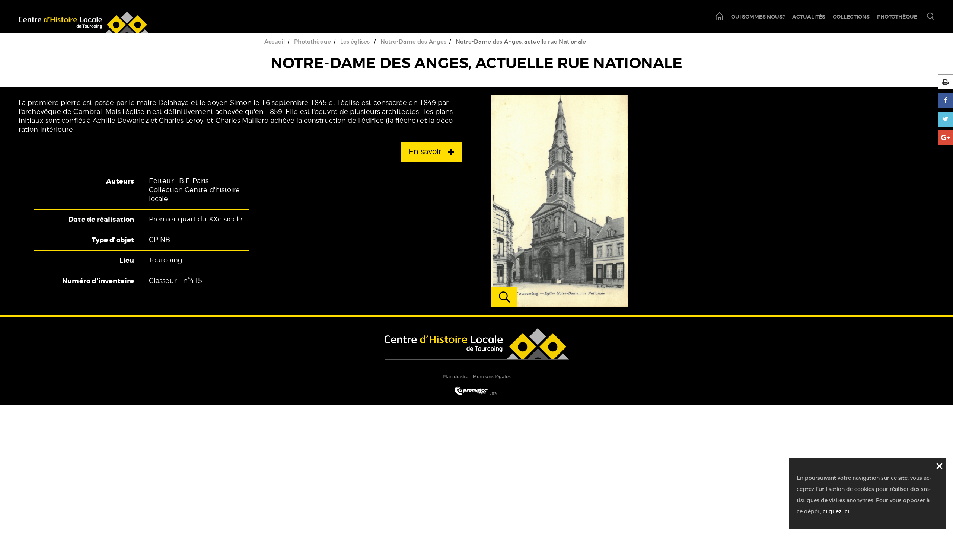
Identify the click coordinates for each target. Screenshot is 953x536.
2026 (493, 393)
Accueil (274, 41)
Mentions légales (492, 376)
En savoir (425, 152)
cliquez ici (836, 511)
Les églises (355, 41)
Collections (851, 16)
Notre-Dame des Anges (413, 41)
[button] (927, 17)
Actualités (808, 16)
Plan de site (455, 376)
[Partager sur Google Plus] (945, 137)
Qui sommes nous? (758, 16)
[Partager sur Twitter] (945, 119)
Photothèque (897, 16)
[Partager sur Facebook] (945, 100)
